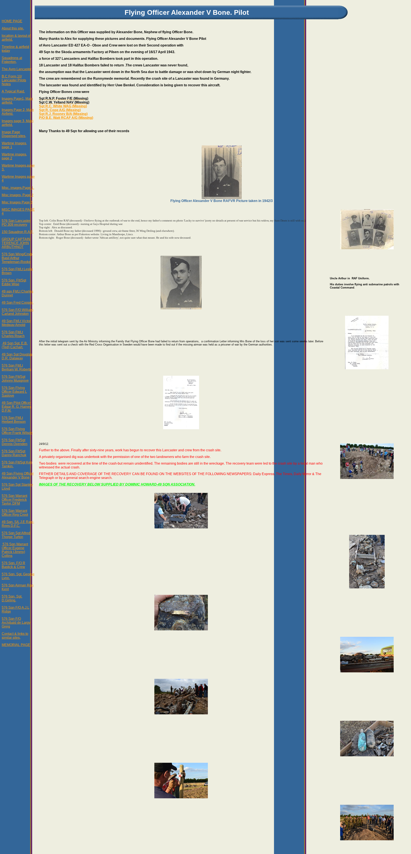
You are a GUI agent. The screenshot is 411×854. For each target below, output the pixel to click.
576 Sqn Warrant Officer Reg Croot (15, 512)
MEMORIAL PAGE (16, 645)
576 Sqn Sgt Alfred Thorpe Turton (16, 535)
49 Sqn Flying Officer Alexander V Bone (18, 475)
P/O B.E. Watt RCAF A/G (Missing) (66, 118)
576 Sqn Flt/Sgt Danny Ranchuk (14, 453)
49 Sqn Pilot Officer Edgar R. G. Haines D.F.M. (16, 406)
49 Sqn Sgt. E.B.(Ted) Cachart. (15, 345)
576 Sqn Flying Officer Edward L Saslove (14, 391)
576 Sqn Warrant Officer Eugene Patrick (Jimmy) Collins (15, 550)
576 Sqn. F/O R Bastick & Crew (13, 565)
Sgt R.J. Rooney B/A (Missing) (63, 114)
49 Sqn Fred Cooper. (17, 302)
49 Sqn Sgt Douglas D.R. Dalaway (17, 356)
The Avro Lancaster (16, 69)
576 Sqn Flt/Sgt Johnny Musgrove (15, 378)
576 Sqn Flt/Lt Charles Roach (13, 334)
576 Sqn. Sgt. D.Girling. (12, 598)
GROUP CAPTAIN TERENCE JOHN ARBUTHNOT (16, 243)
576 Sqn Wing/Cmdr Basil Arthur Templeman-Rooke (17, 258)
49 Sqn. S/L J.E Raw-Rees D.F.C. (18, 524)
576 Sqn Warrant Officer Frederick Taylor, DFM (14, 499)
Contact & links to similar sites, (15, 635)
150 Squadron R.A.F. (17, 232)
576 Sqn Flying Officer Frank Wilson (17, 431)
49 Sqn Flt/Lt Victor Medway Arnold (16, 323)
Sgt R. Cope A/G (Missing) (60, 110)
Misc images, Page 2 (17, 195)
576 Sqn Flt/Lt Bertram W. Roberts (16, 367)
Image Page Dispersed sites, (14, 134)
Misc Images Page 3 (17, 202)
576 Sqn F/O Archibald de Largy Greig (16, 622)
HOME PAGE (12, 21)
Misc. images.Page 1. (18, 188)
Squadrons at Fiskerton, (12, 60)
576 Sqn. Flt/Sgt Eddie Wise (14, 282)
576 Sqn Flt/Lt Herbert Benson (14, 419)
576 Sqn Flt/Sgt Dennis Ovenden (14, 442)
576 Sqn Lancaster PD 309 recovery (16, 222)
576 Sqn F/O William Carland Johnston (17, 312)
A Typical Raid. (13, 91)
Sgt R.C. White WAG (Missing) (63, 106)
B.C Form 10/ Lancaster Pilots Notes (14, 80)
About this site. (13, 28)
